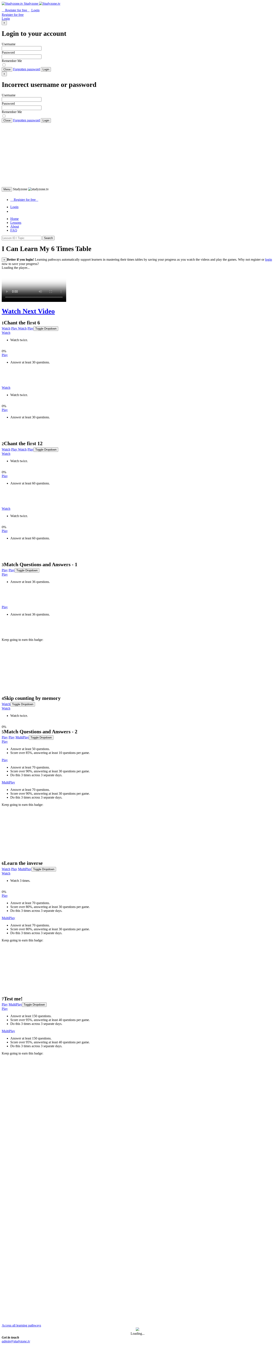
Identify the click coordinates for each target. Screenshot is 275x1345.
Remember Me (12, 61)
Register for (15, 10)
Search (48, 238)
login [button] (268, 259)
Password (8, 52)
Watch (6, 328)
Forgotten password (26, 69)
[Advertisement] (137, 155)
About (14, 226)
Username (8, 44)
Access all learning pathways (21, 1325)
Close (7, 69)
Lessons (15, 222)
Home (14, 219)
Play (14, 328)
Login (46, 69)
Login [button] (35, 10)
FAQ (13, 230)
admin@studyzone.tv (16, 1341)
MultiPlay (22, 737)
